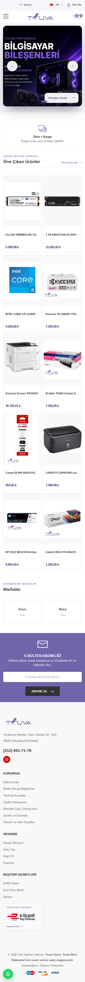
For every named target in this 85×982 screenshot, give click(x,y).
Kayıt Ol (8, 856)
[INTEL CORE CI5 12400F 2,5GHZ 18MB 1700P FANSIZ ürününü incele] (22, 280)
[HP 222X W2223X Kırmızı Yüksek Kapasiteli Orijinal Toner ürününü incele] (22, 518)
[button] (80, 16)
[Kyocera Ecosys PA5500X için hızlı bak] (22, 381)
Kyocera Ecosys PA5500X (21, 393)
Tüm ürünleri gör (69, 163)
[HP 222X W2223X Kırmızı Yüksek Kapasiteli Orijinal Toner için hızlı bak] (22, 539)
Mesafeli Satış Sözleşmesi (20, 808)
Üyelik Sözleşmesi (15, 802)
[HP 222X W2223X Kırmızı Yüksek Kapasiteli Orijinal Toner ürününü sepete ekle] (14, 539)
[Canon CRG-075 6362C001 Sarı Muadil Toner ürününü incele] (63, 518)
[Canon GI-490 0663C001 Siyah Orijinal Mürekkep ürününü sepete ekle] (14, 460)
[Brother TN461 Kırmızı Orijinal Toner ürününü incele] (63, 360)
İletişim (7, 897)
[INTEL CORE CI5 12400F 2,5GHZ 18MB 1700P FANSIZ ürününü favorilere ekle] (31, 301)
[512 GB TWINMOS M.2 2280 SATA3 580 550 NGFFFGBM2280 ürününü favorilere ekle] (31, 222)
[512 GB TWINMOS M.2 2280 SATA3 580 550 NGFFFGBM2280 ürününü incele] (22, 201)
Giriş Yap (76, 4)
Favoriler (8, 863)
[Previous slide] (12, 66)
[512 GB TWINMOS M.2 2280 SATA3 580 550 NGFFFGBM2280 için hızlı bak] (22, 222)
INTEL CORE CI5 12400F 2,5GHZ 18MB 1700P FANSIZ (38, 314)
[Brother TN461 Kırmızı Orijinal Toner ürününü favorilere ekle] (71, 381)
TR (57, 4)
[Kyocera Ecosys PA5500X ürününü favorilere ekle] (31, 381)
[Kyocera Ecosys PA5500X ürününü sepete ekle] (14, 381)
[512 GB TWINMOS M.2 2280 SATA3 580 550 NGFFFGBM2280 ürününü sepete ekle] (14, 222)
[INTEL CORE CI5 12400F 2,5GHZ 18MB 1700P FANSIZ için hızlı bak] (22, 301)
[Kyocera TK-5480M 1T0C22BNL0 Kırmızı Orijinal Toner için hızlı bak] (62, 301)
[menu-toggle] (5, 16)
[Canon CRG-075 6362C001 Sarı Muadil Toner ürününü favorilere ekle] (71, 539)
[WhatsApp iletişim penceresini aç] (8, 974)
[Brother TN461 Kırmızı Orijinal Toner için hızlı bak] (62, 381)
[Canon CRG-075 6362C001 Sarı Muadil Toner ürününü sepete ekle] (54, 539)
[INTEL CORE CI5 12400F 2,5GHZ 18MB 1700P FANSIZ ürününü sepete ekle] (14, 301)
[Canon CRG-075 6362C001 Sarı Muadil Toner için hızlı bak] (62, 539)
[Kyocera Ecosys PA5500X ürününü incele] (22, 360)
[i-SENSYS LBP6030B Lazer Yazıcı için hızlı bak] (62, 460)
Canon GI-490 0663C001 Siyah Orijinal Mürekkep (35, 472)
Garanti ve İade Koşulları (19, 822)
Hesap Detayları (13, 842)
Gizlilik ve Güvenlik (15, 815)
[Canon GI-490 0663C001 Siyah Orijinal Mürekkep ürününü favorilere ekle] (31, 460)
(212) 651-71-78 (17, 750)
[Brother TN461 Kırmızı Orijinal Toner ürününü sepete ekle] (54, 381)
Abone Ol (39, 691)
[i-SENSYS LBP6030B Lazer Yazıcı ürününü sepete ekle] (54, 460)
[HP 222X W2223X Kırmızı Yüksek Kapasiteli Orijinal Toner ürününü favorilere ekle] (31, 539)
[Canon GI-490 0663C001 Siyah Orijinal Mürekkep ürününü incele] (22, 439)
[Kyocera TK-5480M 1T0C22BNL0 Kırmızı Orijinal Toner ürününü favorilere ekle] (71, 301)
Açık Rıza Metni (13, 890)
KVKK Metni (11, 883)
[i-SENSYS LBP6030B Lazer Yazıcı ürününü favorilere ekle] (71, 460)
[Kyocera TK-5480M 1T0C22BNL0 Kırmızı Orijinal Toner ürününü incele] (63, 280)
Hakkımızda (11, 782)
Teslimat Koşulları (14, 795)
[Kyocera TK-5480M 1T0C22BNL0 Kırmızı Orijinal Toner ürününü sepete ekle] (54, 301)
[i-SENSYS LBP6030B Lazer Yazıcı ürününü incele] (63, 439)
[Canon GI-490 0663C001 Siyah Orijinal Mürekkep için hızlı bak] (22, 460)
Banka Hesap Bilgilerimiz (19, 788)
